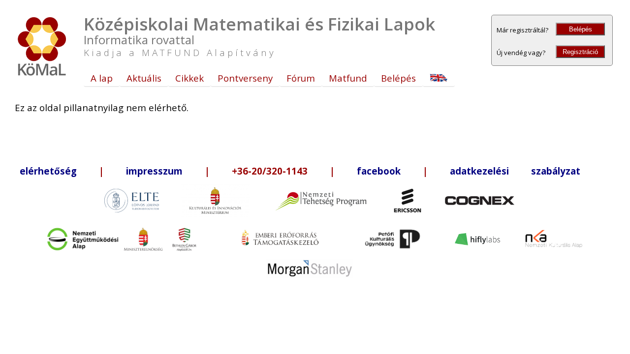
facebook (379, 171)
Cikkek (189, 78)
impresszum (154, 171)
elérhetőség (48, 171)
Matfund (348, 78)
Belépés (580, 29)
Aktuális (143, 78)
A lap (102, 78)
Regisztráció (580, 52)
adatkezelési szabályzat (515, 171)
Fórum (300, 78)
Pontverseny (245, 78)
